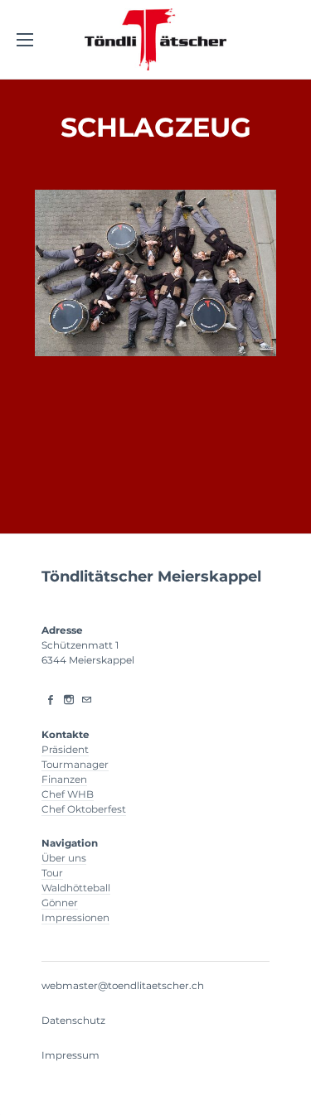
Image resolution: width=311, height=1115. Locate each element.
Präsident (65, 749)
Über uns (63, 858)
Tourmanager (75, 764)
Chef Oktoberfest (83, 809)
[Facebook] (51, 700)
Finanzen (64, 779)
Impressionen (75, 917)
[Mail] (87, 700)
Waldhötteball (75, 887)
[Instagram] (69, 700)
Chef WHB (67, 794)
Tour (52, 872)
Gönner (59, 902)
